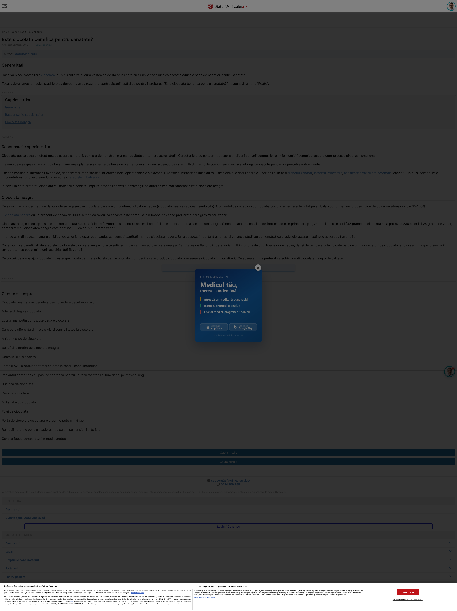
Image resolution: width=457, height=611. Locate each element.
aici (71, 601)
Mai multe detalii (137, 593)
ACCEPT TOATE (408, 592)
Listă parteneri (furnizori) (204, 598)
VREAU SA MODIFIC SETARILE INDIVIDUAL (408, 600)
